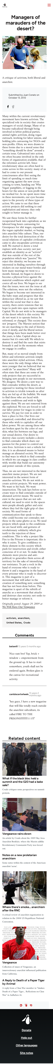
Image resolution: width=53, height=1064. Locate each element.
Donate (26, 1030)
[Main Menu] (49, 5)
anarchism (23, 618)
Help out (26, 1037)
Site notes (26, 1053)
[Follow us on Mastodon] (31, 1005)
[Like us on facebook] (21, 1005)
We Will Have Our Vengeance (18, 606)
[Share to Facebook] (8, 107)
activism (11, 618)
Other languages (26, 1045)
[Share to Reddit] (13, 107)
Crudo (27, 622)
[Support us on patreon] (26, 1005)
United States (14, 622)
